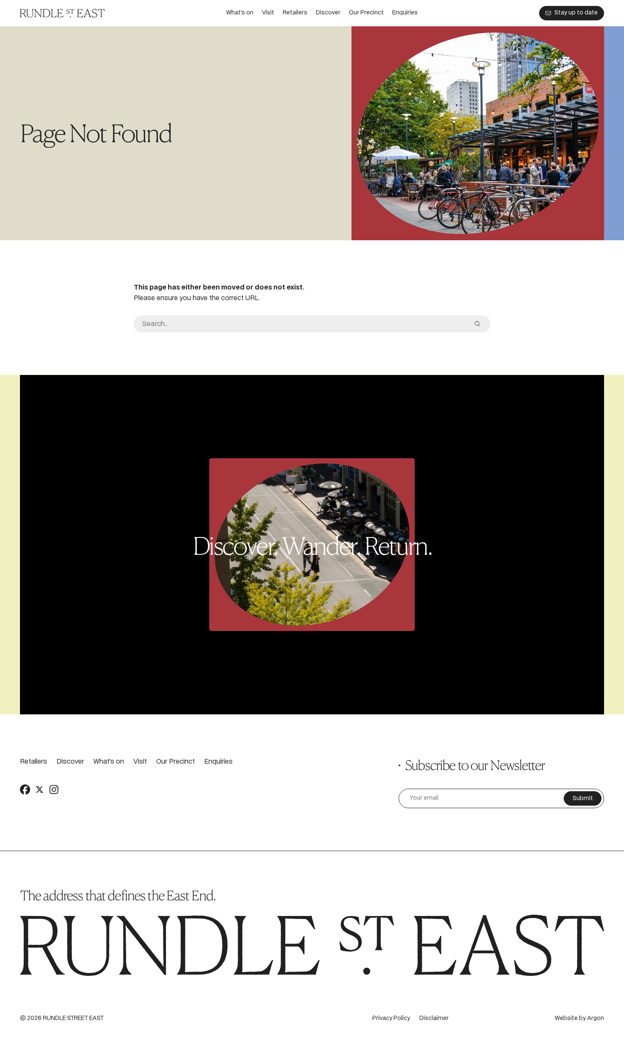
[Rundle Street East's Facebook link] (25, 789)
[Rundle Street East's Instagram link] (54, 789)
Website (566, 1018)
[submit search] (477, 323)
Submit (583, 798)
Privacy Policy (391, 1018)
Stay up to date (576, 13)
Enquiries (405, 13)
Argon (595, 1018)
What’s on (239, 13)
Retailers (295, 13)
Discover (328, 13)
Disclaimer (434, 1018)
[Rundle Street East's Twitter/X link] (39, 789)
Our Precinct (366, 13)
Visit (268, 13)
